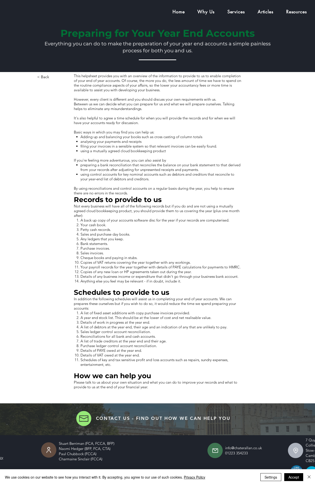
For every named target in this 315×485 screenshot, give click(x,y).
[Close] (309, 477)
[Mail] (215, 450)
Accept (293, 477)
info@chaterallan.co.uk (243, 448)
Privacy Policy (194, 477)
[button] (206, 11)
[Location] (295, 450)
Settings (271, 477)
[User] (48, 450)
